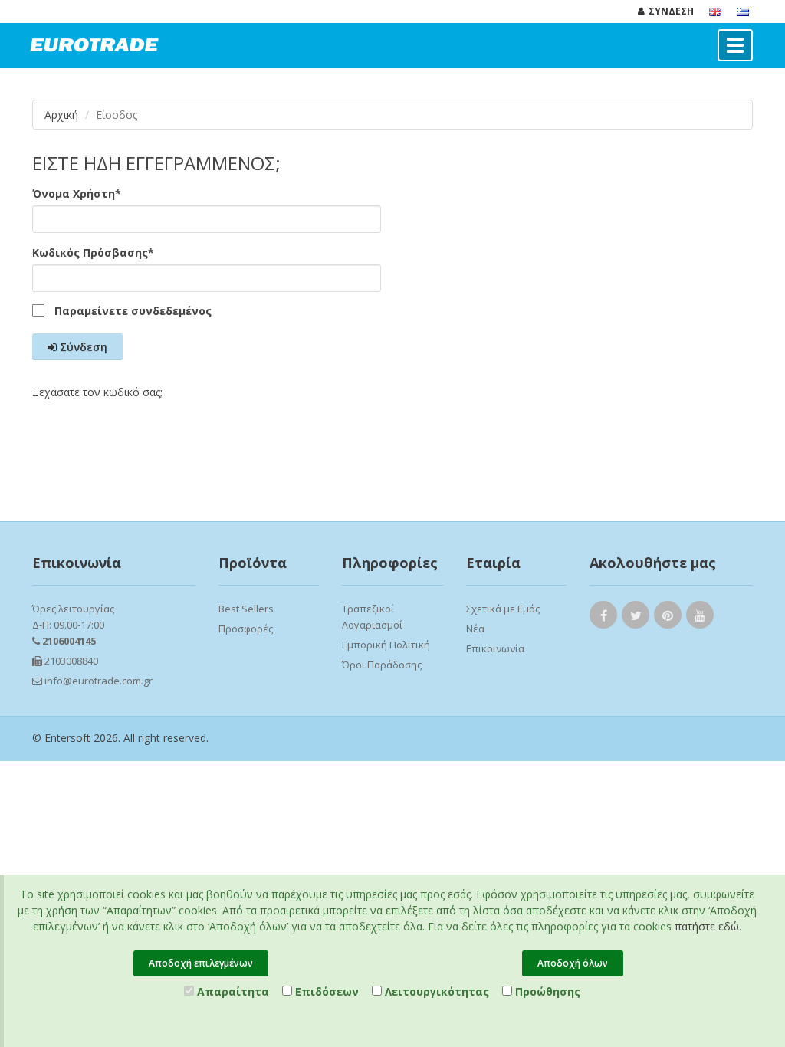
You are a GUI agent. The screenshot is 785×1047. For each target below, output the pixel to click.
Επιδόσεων (325, 991)
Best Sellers (246, 608)
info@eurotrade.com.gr (97, 681)
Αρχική (61, 114)
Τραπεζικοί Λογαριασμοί (372, 617)
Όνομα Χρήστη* (76, 193)
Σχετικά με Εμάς (503, 608)
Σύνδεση (82, 347)
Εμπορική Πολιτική (386, 645)
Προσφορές (245, 628)
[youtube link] (700, 618)
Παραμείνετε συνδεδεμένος (133, 311)
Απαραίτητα (231, 991)
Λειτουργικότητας (435, 991)
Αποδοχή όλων (572, 963)
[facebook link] (603, 618)
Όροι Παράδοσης (382, 664)
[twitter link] (635, 618)
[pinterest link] (667, 618)
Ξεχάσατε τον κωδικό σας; (97, 392)
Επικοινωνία (495, 648)
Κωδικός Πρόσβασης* (93, 252)
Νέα (475, 628)
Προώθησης (546, 991)
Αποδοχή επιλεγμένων (201, 963)
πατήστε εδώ (707, 926)
